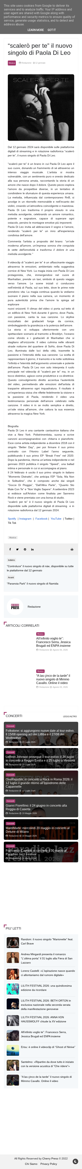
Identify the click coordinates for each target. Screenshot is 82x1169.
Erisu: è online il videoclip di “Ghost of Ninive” (48, 1047)
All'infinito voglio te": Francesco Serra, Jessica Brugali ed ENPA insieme (53, 642)
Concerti (10, 726)
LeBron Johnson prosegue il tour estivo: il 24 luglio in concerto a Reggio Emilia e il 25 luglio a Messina (40, 758)
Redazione (34, 606)
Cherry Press (50, 1158)
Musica (12, 63)
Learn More (36, 30)
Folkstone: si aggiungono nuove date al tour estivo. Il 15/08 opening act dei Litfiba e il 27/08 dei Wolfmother (40, 734)
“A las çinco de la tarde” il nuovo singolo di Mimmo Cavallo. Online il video (53, 679)
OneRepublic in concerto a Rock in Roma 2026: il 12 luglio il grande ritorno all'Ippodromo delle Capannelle (39, 783)
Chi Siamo (31, 1163)
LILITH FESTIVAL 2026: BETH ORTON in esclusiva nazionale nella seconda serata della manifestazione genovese (46, 1005)
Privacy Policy (48, 1163)
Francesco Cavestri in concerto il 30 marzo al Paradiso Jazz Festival (36, 852)
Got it (52, 30)
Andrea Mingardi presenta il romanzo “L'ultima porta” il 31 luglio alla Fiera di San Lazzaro (46, 958)
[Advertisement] (32, 894)
